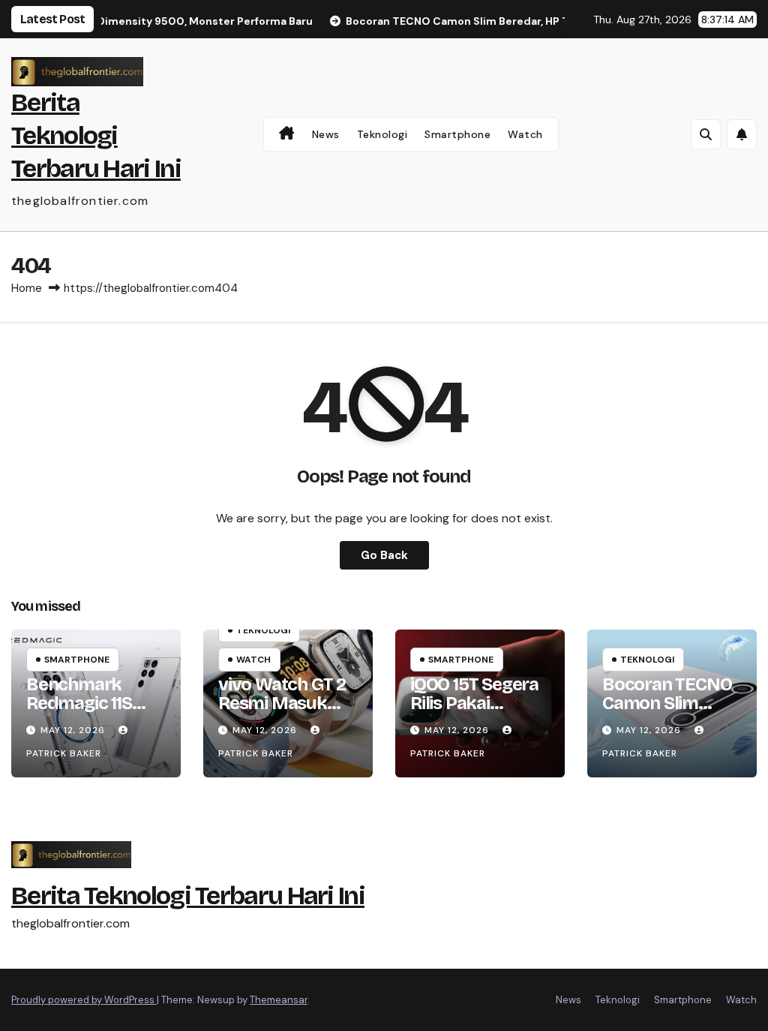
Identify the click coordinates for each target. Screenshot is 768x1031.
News (326, 134)
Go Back (384, 555)
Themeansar (279, 999)
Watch (525, 134)
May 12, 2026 (74, 730)
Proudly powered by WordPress (84, 999)
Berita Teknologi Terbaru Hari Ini (96, 135)
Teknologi (382, 134)
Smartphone (457, 134)
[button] (706, 134)
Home (26, 288)
